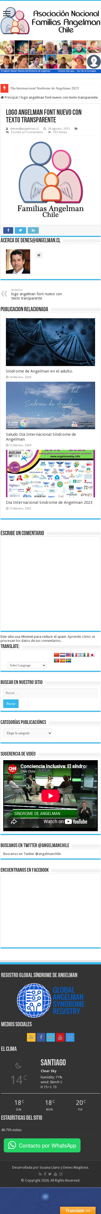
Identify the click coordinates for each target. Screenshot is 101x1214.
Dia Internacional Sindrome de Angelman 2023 (49, 502)
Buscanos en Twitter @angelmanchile (35, 846)
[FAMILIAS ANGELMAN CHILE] (50, 20)
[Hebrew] (80, 655)
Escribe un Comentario (27, 132)
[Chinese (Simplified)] (56, 655)
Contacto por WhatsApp (47, 1145)
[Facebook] (41, 1037)
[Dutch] (62, 655)
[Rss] (31, 1037)
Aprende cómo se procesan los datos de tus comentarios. (48, 639)
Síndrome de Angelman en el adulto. (39, 371)
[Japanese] (92, 655)
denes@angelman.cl (24, 128)
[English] (68, 655)
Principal (11, 97)
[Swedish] (68, 660)
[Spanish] (62, 660)
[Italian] (86, 655)
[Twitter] (50, 1037)
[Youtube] (60, 1037)
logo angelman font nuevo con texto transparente (36, 294)
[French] (74, 655)
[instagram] (70, 1037)
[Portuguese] (56, 660)
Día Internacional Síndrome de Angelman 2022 (45, 88)
